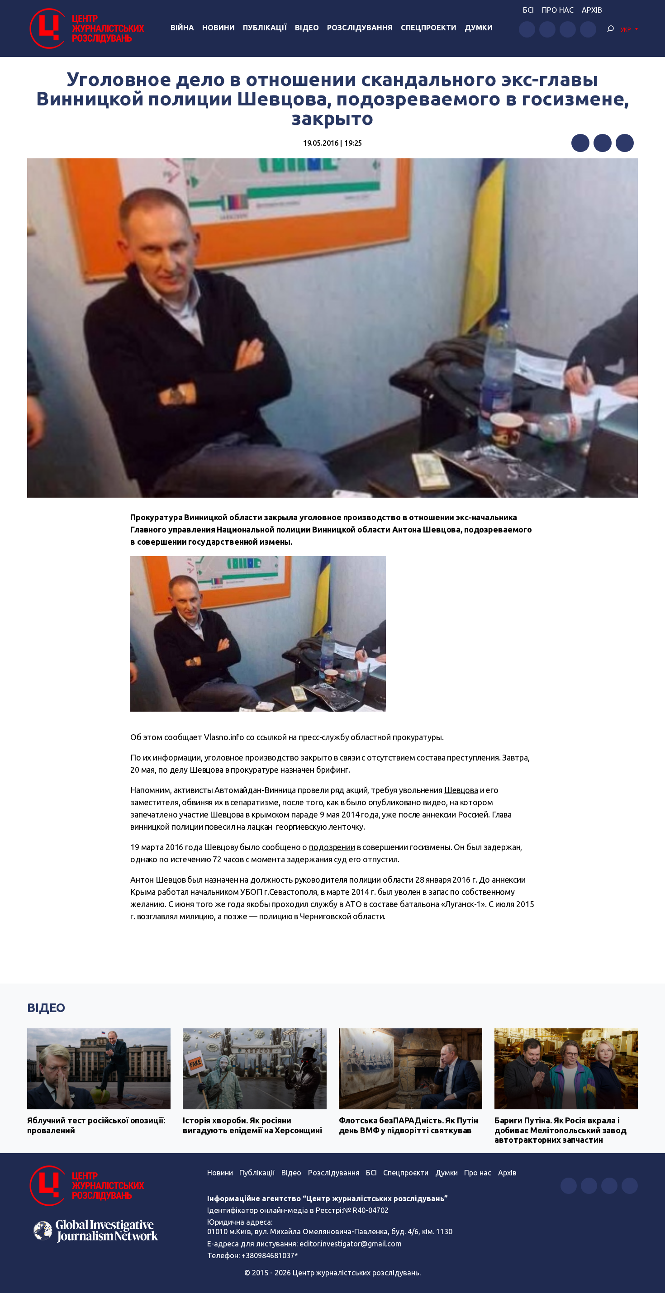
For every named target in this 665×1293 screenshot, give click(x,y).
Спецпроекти (428, 28)
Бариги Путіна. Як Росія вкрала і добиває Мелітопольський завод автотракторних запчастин (560, 1130)
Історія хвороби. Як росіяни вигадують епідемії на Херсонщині (252, 1125)
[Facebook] (580, 143)
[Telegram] (625, 143)
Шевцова (461, 789)
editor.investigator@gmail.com (350, 1244)
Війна (182, 28)
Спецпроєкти (405, 1173)
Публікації (265, 28)
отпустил (380, 859)
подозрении (332, 846)
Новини (218, 28)
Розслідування (360, 28)
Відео (307, 28)
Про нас (558, 10)
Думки (479, 28)
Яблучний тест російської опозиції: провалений (96, 1125)
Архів (592, 10)
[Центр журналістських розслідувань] (85, 28)
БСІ (528, 10)
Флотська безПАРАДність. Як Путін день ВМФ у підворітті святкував (409, 1125)
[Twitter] (603, 143)
